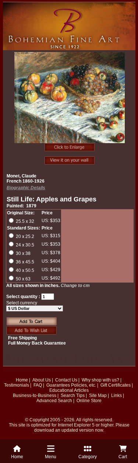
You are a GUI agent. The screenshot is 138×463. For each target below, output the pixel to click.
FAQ (37, 385)
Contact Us (66, 380)
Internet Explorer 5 (76, 425)
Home (22, 380)
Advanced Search (54, 400)
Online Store (89, 400)
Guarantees (58, 385)
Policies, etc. (83, 385)
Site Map (98, 395)
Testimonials (16, 385)
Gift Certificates (115, 385)
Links (116, 395)
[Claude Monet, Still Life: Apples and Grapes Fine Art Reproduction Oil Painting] (70, 101)
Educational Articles (69, 390)
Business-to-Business (34, 395)
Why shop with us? (100, 380)
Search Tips (73, 395)
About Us (41, 380)
